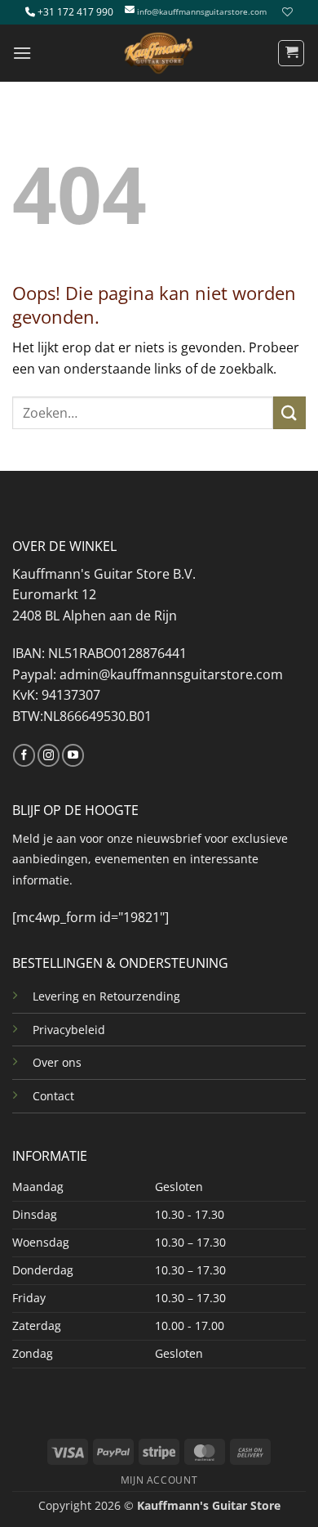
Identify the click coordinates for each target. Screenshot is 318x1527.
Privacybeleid (69, 1029)
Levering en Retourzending (106, 996)
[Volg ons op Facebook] (24, 755)
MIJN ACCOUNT (159, 1480)
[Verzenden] (289, 412)
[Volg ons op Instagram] (49, 755)
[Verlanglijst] (285, 12)
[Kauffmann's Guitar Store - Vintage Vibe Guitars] (159, 53)
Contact (53, 1096)
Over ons (57, 1062)
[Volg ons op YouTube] (73, 755)
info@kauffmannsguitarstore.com (202, 12)
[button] (22, 53)
